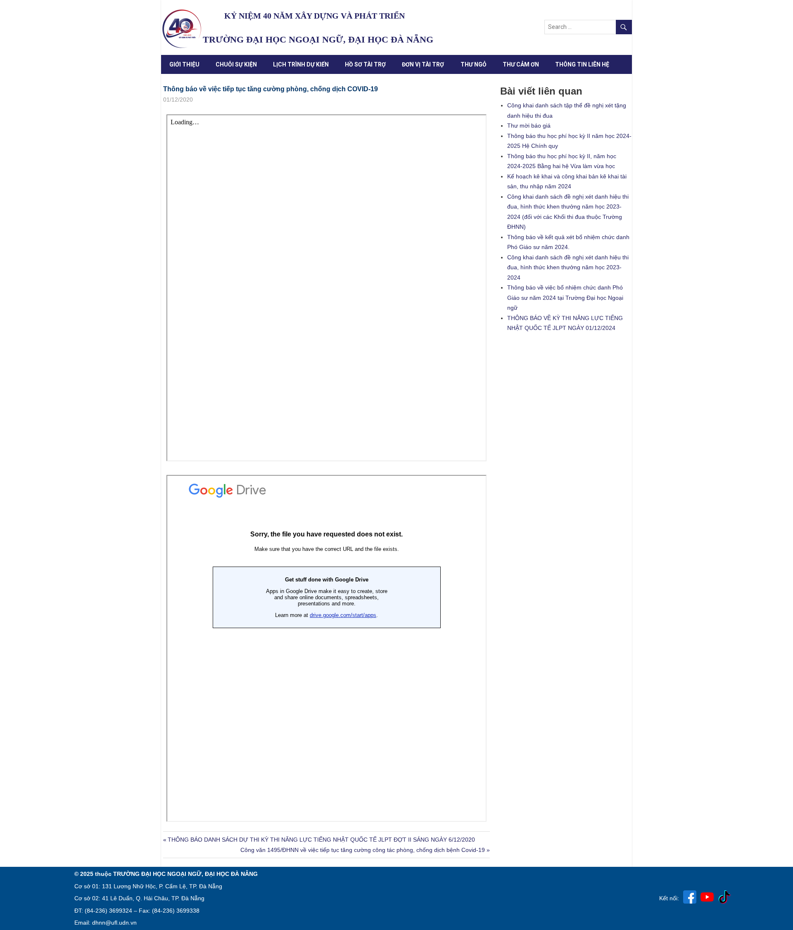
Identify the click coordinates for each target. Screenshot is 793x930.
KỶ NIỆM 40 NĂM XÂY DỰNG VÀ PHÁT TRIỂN (314, 15)
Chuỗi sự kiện (236, 64)
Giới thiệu (184, 64)
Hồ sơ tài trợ (365, 64)
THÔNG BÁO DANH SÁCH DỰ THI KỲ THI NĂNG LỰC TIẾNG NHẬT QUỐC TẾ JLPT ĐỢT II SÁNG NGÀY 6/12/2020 (321, 839)
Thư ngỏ (474, 64)
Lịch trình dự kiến (301, 64)
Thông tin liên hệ (582, 64)
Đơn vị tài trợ (423, 64)
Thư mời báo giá (529, 125)
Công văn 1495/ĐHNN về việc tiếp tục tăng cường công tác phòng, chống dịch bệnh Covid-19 (362, 850)
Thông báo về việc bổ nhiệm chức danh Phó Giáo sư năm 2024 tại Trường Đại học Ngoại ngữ (565, 297)
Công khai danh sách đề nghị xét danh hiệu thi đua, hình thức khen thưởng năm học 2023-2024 (568, 267)
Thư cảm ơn (521, 64)
